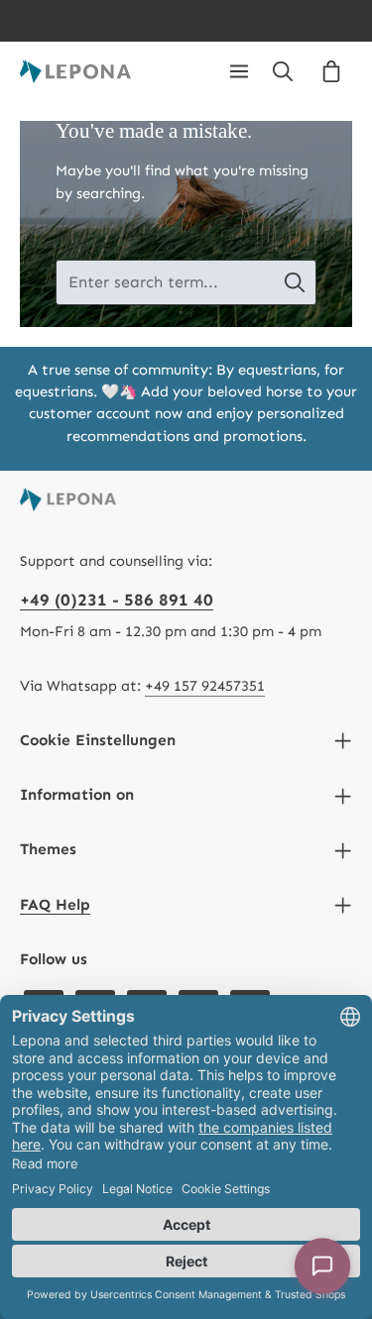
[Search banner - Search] (295, 282)
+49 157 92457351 (205, 686)
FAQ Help (55, 904)
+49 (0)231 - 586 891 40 (116, 599)
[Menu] (239, 71)
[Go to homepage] (75, 71)
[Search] (283, 71)
